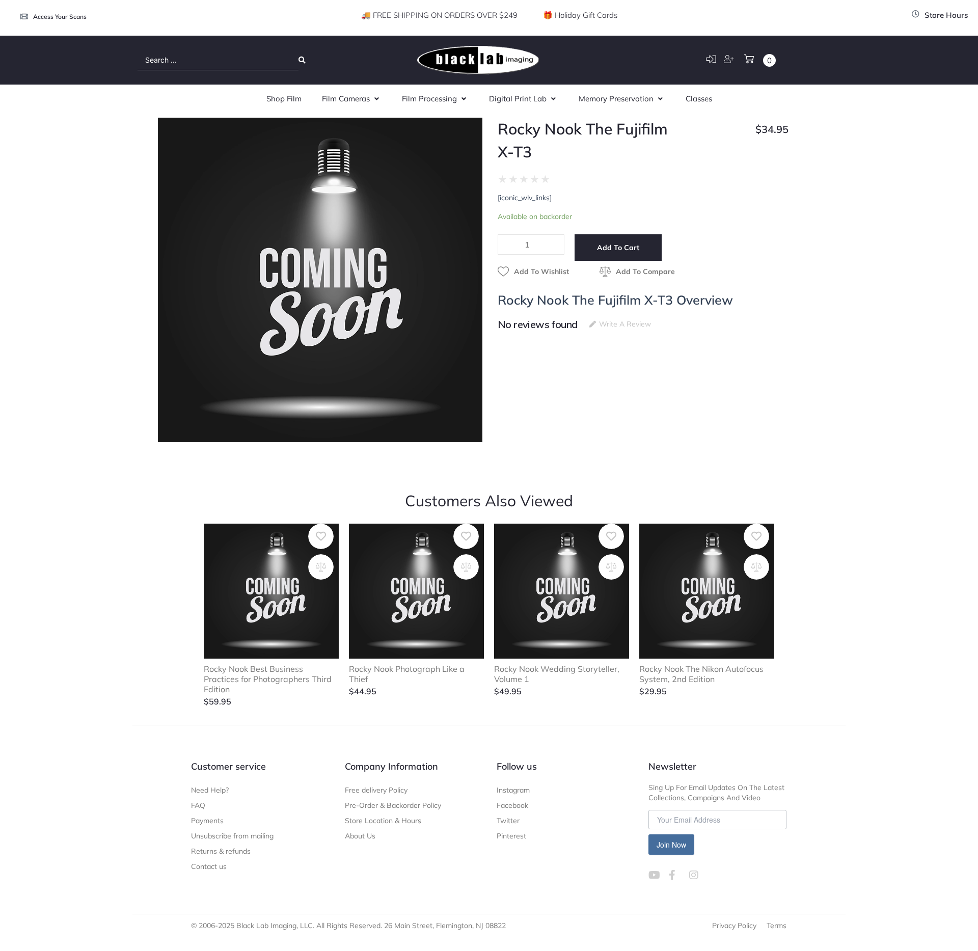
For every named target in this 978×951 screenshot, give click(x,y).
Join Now (671, 844)
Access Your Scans (60, 16)
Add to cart (618, 247)
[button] (352, 98)
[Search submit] (302, 60)
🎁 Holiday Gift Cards (580, 15)
